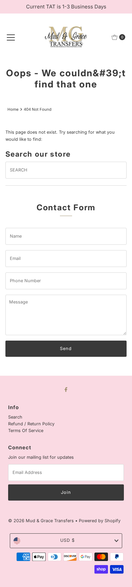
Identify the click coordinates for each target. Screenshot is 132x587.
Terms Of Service (25, 430)
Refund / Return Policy (31, 423)
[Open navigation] (11, 37)
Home (13, 109)
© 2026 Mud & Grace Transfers (41, 520)
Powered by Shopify (99, 520)
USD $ (67, 540)
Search (15, 417)
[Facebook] (66, 389)
